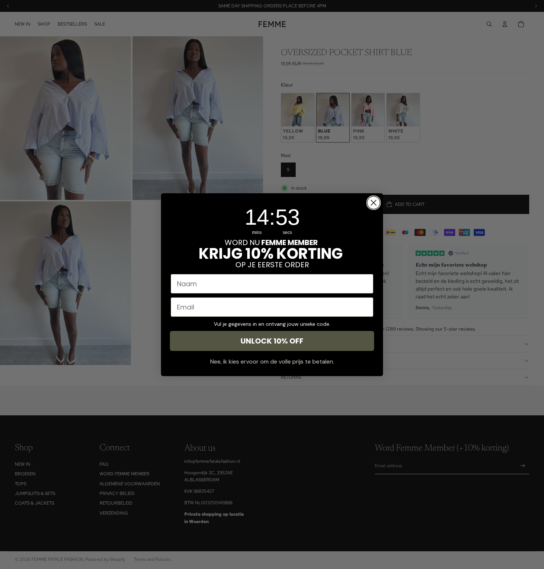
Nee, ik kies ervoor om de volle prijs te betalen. (272, 361)
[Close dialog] (373, 202)
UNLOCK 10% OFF (272, 341)
